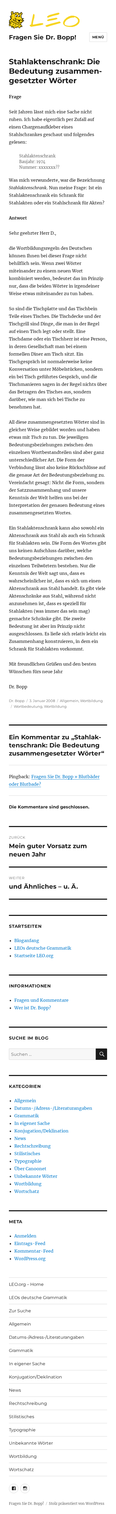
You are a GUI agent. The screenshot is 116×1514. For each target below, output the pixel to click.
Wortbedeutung (28, 706)
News (20, 1138)
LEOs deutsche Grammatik (42, 948)
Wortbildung (91, 701)
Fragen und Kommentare (41, 1000)
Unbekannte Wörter (35, 1176)
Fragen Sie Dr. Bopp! (42, 37)
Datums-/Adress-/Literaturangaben (53, 1108)
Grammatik (26, 1115)
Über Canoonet (30, 1168)
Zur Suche (20, 1310)
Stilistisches (27, 1153)
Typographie (28, 1161)
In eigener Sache (32, 1123)
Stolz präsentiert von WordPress (76, 1503)
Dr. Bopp (17, 701)
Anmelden (25, 1236)
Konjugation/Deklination (41, 1131)
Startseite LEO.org (33, 955)
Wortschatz (26, 1191)
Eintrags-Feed (29, 1243)
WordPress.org (30, 1258)
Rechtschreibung (32, 1146)
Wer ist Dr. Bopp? (32, 1007)
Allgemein (69, 701)
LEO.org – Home (26, 1284)
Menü (98, 37)
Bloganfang (26, 940)
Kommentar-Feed (33, 1251)
